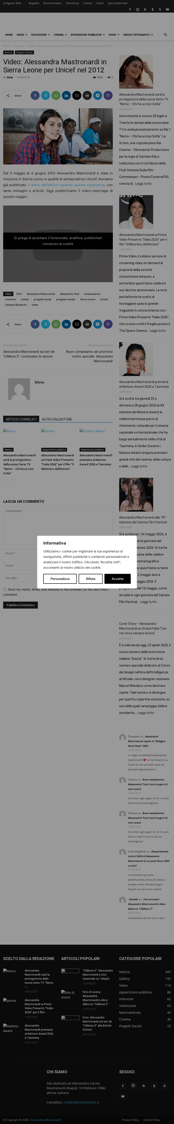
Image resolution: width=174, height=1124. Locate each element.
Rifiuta (90, 579)
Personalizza (60, 579)
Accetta (117, 579)
